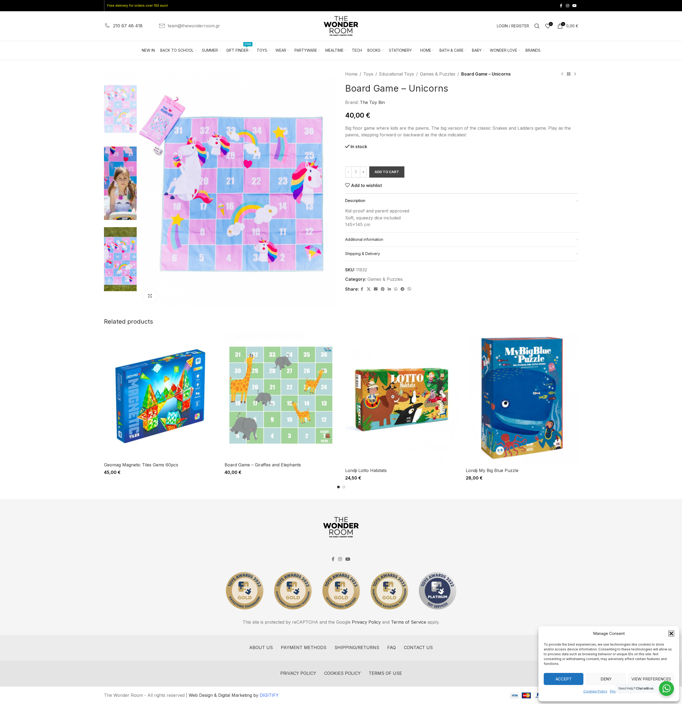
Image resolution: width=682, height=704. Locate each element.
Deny (606, 678)
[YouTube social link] (574, 5)
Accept (564, 678)
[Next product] (575, 74)
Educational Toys (396, 74)
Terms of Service (408, 622)
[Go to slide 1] (338, 487)
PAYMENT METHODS (303, 647)
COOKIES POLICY (342, 673)
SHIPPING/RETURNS (356, 647)
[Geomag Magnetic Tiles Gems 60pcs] (160, 395)
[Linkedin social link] (389, 289)
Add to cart (387, 172)
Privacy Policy (366, 622)
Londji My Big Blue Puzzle (492, 470)
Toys (368, 74)
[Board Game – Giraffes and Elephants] (281, 395)
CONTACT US (418, 647)
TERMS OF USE (385, 673)
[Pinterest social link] (382, 289)
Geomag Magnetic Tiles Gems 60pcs (141, 464)
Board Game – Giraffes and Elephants (263, 464)
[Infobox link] (123, 26)
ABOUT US (261, 647)
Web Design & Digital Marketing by (234, 695)
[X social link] (368, 289)
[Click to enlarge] (150, 295)
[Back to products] (568, 74)
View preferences (651, 678)
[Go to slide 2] (343, 487)
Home (351, 74)
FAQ (391, 647)
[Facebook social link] (561, 5)
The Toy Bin (372, 102)
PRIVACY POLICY (298, 673)
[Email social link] (375, 289)
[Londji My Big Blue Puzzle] (522, 398)
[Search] (537, 26)
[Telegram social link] (402, 289)
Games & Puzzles (437, 74)
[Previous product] (562, 74)
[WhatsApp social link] (396, 289)
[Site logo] (341, 25)
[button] (671, 633)
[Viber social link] (409, 289)
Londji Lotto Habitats (366, 470)
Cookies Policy (595, 691)
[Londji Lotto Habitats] (401, 398)
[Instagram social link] (567, 5)
